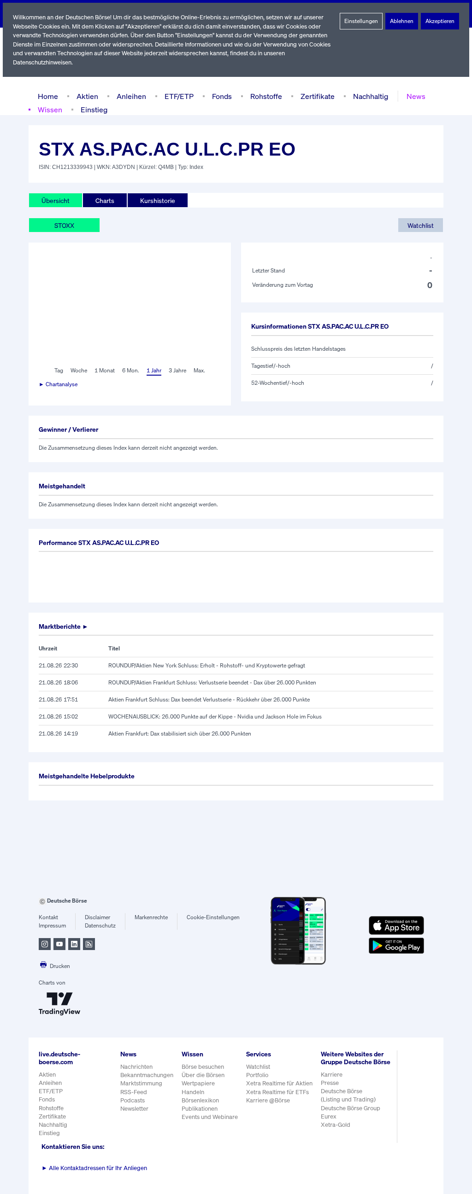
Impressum (52, 925)
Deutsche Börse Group (350, 1108)
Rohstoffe (266, 96)
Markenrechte (151, 917)
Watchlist (420, 225)
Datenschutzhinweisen (42, 62)
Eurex (328, 1116)
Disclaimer (97, 917)
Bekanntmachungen (146, 1075)
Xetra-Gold (335, 1125)
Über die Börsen (203, 1075)
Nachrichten (136, 1067)
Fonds (222, 96)
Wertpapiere (198, 1083)
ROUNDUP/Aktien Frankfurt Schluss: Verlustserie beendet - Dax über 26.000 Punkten (212, 682)
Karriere (331, 1074)
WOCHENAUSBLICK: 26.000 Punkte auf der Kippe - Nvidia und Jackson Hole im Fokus (215, 716)
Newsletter (134, 1109)
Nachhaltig (370, 96)
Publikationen (200, 1109)
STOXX (64, 225)
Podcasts (132, 1100)
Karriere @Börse (268, 1100)
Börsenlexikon (200, 1100)
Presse (330, 1083)
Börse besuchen (203, 1067)
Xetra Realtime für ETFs (277, 1092)
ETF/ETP (179, 96)
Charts (104, 200)
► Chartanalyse (58, 384)
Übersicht (55, 200)
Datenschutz (100, 925)
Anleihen (131, 96)
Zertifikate (318, 96)
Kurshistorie (157, 200)
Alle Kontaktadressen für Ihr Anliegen (94, 1168)
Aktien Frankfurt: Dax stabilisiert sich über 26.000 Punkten (179, 733)
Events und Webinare (210, 1117)
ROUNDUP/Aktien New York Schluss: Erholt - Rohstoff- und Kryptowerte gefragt (206, 665)
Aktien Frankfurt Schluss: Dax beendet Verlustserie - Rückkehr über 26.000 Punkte (209, 699)
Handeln (193, 1092)
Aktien (87, 96)
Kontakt (48, 917)
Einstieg (94, 109)
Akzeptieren (439, 20)
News (416, 96)
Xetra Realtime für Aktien (279, 1083)
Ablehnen (401, 20)
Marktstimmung (141, 1083)
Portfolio (257, 1075)
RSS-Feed (133, 1092)
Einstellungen (361, 20)
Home (48, 96)
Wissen (50, 109)
